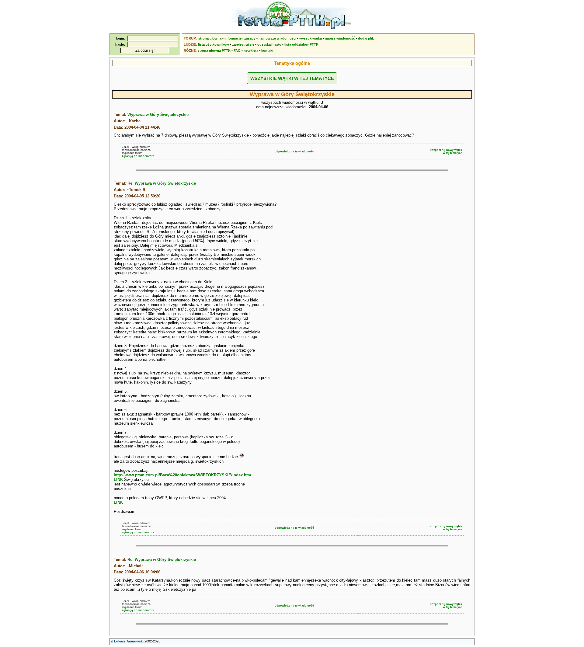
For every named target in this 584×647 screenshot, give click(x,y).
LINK (118, 479)
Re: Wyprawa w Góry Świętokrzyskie (161, 183)
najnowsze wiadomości (277, 38)
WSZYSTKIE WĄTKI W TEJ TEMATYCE (292, 78)
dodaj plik (366, 38)
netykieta (251, 50)
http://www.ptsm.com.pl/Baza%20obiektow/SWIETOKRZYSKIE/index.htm (182, 475)
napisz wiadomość (340, 38)
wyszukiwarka (310, 38)
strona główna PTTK (214, 50)
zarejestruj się (243, 44)
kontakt (267, 50)
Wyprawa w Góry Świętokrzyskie (158, 114)
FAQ (237, 50)
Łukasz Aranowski (129, 641)
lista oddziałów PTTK (301, 44)
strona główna (209, 38)
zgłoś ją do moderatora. (138, 156)
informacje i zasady (239, 38)
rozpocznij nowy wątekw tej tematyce (446, 151)
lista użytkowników (213, 44)
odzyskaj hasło (269, 44)
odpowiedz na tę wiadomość (294, 151)
